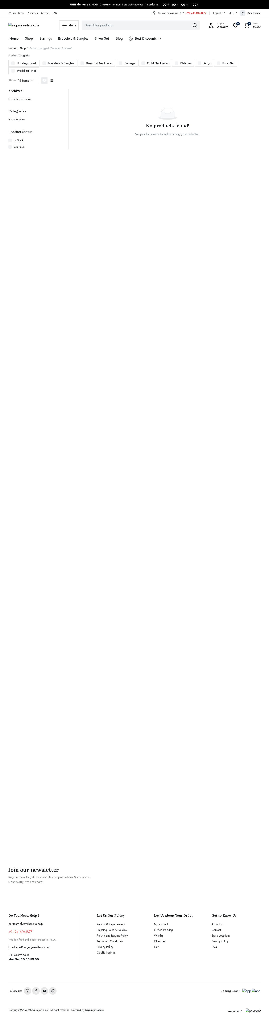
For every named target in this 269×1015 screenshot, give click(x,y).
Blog (119, 38)
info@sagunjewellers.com (33, 947)
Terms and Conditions (110, 941)
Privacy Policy (105, 947)
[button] (252, 25)
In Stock (18, 140)
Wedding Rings (26, 71)
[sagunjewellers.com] (29, 25)
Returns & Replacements (111, 924)
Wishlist (158, 935)
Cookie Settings (106, 952)
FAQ (55, 13)
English (217, 13)
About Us (33, 13)
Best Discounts (146, 38)
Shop (29, 38)
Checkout (159, 941)
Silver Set (102, 38)
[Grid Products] (44, 80)
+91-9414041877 (195, 13)
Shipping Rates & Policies (112, 930)
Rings (206, 63)
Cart (156, 947)
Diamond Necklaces (99, 63)
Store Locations (221, 935)
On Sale (19, 147)
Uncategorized (26, 63)
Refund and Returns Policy (112, 935)
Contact (45, 13)
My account (161, 924)
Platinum (186, 63)
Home (14, 38)
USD (230, 13)
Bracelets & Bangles (73, 38)
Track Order (18, 13)
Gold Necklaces (157, 63)
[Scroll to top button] (259, 1005)
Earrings (46, 38)
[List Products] (51, 80)
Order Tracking (163, 930)
